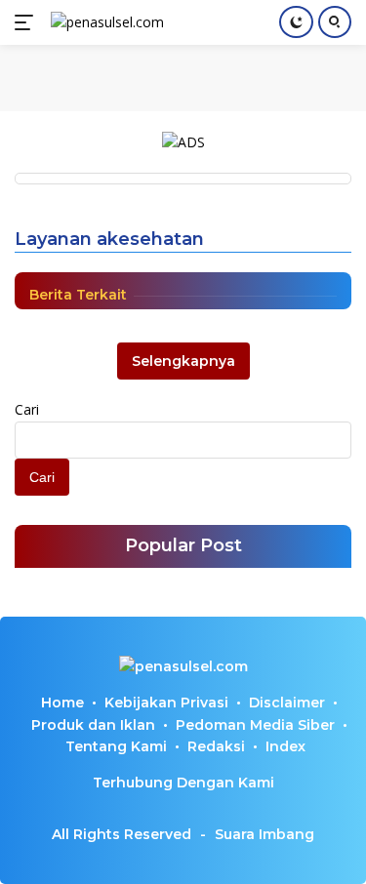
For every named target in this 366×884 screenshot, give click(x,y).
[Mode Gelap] (296, 22)
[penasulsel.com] (105, 22)
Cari (27, 409)
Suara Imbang (264, 834)
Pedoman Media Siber (255, 725)
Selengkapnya (183, 361)
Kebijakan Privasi (166, 702)
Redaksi (216, 746)
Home (62, 702)
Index (285, 746)
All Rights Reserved (121, 834)
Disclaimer (287, 702)
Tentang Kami (116, 746)
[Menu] (28, 22)
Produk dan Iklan (93, 725)
